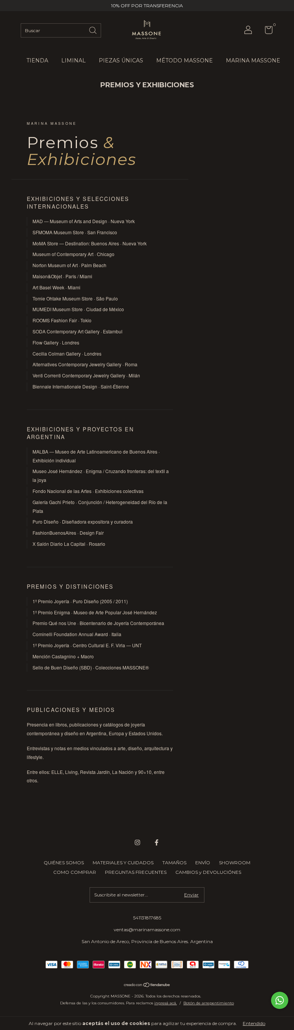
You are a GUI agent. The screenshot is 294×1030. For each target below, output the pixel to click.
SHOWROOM (234, 862)
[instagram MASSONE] (137, 842)
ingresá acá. (165, 1003)
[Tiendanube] (147, 985)
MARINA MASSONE (253, 60)
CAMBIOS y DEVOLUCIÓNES (208, 872)
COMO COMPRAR (74, 872)
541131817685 (147, 918)
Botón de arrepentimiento (208, 1003)
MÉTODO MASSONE (184, 60)
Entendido (254, 1023)
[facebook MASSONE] (157, 842)
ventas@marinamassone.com (147, 929)
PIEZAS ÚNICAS (121, 60)
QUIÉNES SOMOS (64, 862)
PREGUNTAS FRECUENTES (136, 872)
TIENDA (37, 60)
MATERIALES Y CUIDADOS (123, 862)
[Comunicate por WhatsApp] (279, 1000)
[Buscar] (93, 29)
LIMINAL (73, 60)
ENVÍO (202, 862)
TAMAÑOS (174, 862)
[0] (265, 31)
